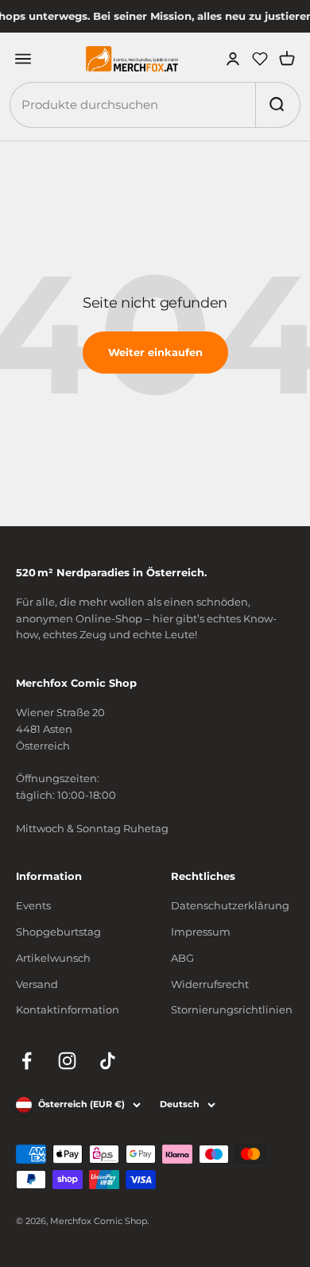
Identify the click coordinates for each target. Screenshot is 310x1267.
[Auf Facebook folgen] (26, 1060)
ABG (182, 957)
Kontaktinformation (67, 1009)
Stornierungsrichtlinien (232, 1009)
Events (33, 905)
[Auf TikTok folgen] (107, 1060)
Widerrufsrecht (210, 984)
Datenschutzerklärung (230, 905)
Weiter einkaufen (155, 352)
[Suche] (275, 105)
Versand (37, 984)
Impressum (201, 931)
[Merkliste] (259, 58)
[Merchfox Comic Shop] (132, 59)
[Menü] (23, 58)
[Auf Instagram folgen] (67, 1060)
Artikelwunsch (53, 957)
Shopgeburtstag (58, 931)
